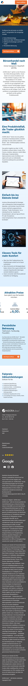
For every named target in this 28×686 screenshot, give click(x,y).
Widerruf (4, 445)
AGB (3, 433)
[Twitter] (8, 468)
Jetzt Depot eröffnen (8, 51)
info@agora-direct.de (11, 415)
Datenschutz (5, 431)
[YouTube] (4, 468)
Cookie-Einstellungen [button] (7, 447)
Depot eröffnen (21, 2)
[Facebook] (12, 468)
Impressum (5, 429)
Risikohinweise (6, 443)
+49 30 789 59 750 (9, 417)
